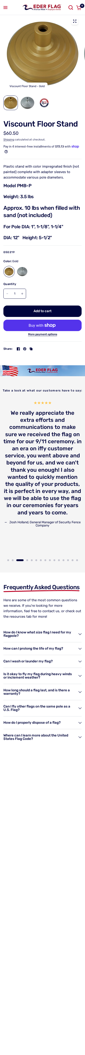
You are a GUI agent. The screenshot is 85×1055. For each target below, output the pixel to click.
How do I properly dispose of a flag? (32, 723)
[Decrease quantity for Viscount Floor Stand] (7, 293)
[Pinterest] (24, 349)
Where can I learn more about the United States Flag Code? (35, 737)
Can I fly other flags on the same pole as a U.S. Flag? (36, 708)
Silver (22, 271)
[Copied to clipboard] (31, 349)
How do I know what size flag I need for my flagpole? (37, 634)
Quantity (9, 284)
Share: (8, 348)
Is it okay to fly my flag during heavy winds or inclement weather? (37, 675)
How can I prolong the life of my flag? (33, 648)
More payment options (42, 334)
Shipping (8, 139)
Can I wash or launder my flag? (28, 661)
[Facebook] (18, 349)
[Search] (71, 7)
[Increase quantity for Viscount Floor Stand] (22, 293)
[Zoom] (74, 21)
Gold (9, 271)
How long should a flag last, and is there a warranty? (36, 692)
